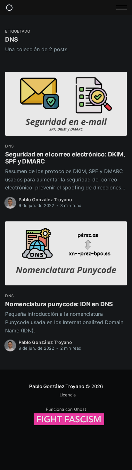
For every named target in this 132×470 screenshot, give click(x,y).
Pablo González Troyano (45, 199)
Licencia (68, 394)
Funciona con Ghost (66, 409)
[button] (121, 8)
